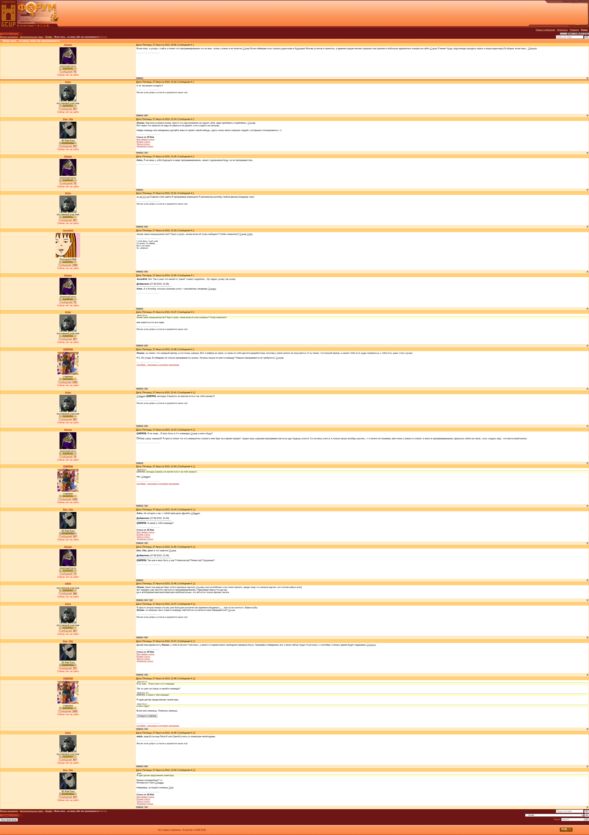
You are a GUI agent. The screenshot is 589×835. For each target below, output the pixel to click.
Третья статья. (143, 144)
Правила (574, 30)
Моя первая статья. (146, 139)
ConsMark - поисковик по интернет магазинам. (158, 365)
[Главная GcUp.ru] (8, 26)
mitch (68, 583)
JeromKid (68, 230)
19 (194, 733)
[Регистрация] (27, 26)
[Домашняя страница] (146, 115)
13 (194, 509)
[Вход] (35, 26)
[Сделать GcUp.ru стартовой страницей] (38, 26)
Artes (68, 82)
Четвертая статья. (145, 146)
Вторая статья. (143, 142)
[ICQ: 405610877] (146, 153)
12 (194, 466)
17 (194, 641)
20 (194, 770)
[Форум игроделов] (18, 26)
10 (194, 392)
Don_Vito (68, 119)
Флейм (48, 37)
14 (194, 547)
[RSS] (47, 26)
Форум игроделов (9, 37)
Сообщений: (68, 72)
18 (194, 678)
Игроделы (562, 30)
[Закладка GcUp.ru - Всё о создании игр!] (41, 26)
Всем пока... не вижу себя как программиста (76, 37)
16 (194, 604)
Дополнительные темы (31, 37)
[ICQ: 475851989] (151, 600)
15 (194, 583)
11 (194, 430)
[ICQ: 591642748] (146, 389)
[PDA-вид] (44, 26)
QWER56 (68, 349)
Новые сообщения (545, 30)
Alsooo (68, 45)
